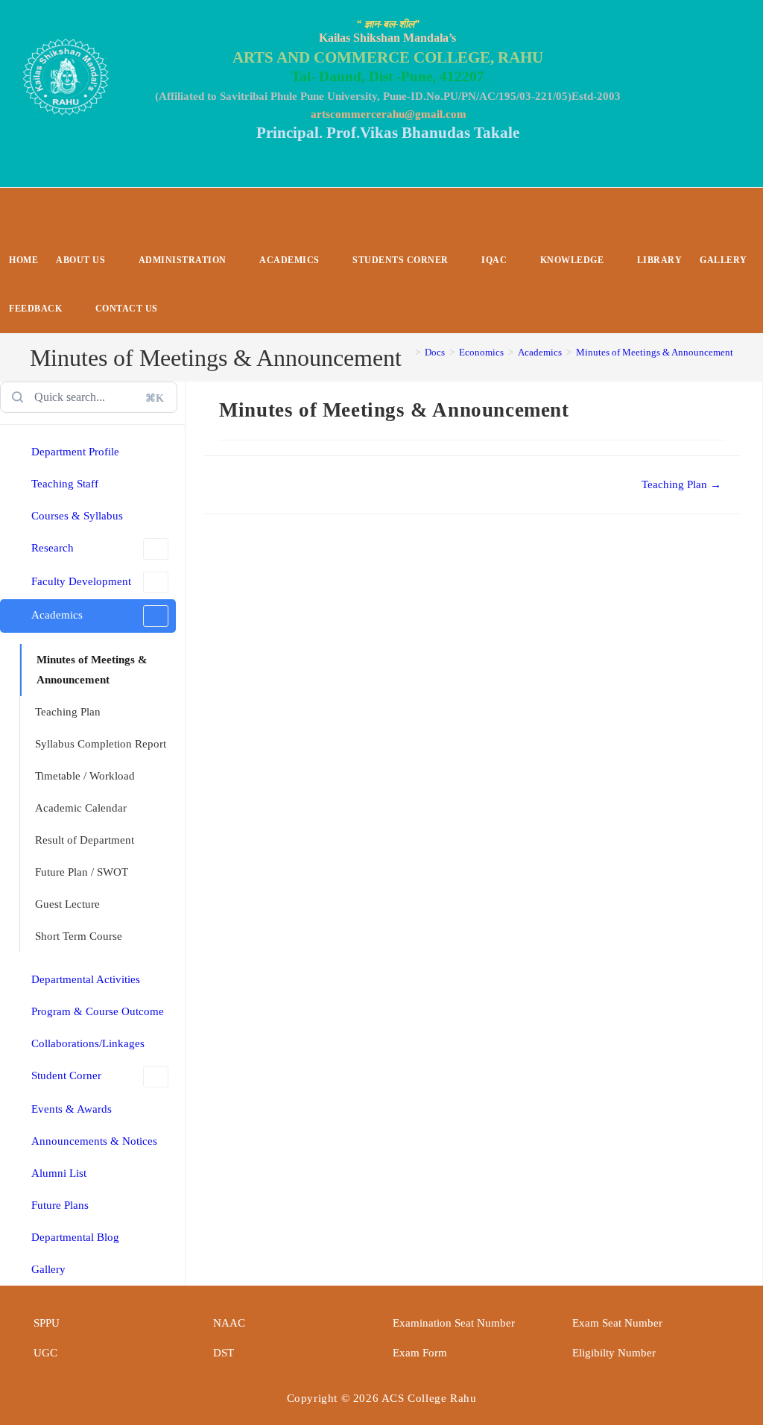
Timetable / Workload (85, 776)
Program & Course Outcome (97, 1011)
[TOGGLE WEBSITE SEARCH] (179, 309)
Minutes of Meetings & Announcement (654, 352)
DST (223, 1353)
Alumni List (58, 1173)
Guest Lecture (67, 904)
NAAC (229, 1323)
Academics (57, 615)
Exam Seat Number (617, 1323)
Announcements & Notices (94, 1141)
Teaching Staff (64, 484)
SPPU (47, 1323)
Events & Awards (71, 1109)
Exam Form (420, 1353)
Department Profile (75, 452)
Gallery (48, 1269)
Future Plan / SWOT (81, 872)
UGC (45, 1353)
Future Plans (60, 1205)
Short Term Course (78, 936)
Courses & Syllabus (77, 516)
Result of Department (84, 840)
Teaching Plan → (681, 484)
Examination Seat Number (454, 1323)
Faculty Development (81, 581)
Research (52, 548)
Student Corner (66, 1075)
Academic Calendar (81, 808)
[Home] (407, 352)
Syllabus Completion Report (100, 744)
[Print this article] (735, 406)
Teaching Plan (68, 712)
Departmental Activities (85, 979)
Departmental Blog (75, 1237)
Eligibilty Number (614, 1353)
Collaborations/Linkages (88, 1043)
